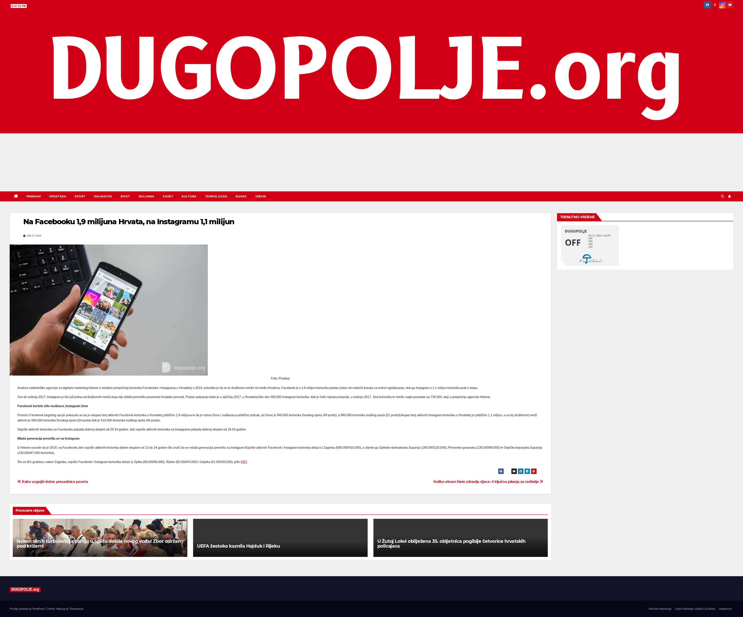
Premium (34, 196)
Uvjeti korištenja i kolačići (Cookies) (695, 608)
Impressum (725, 608)
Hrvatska (57, 196)
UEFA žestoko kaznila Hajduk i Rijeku (238, 546)
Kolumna (146, 196)
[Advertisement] (371, 162)
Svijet (168, 196)
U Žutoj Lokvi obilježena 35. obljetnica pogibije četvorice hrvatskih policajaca (451, 543)
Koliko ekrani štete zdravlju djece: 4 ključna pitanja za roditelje (486, 482)
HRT (244, 462)
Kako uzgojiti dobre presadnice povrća (54, 482)
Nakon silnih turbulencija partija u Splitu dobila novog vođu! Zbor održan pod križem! (99, 543)
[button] (722, 196)
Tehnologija (216, 196)
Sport (80, 196)
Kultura (189, 196)
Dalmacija (103, 196)
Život (125, 196)
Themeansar (76, 608)
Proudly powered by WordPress (28, 608)
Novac (241, 196)
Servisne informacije (660, 608)
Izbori (260, 196)
